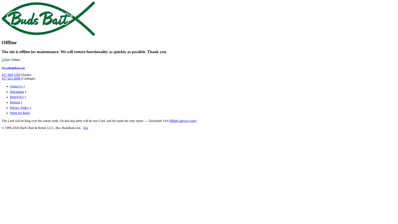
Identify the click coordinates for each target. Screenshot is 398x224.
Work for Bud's (20, 113)
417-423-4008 (11, 78)
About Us (16, 86)
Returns (15, 102)
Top (85, 128)
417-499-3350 (11, 75)
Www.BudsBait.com (13, 67)
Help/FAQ (17, 97)
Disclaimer (17, 92)
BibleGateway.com (182, 121)
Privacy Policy (19, 108)
